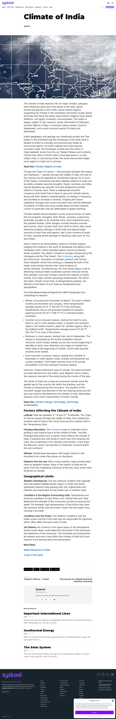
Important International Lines (47, 613)
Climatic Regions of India (48, 166)
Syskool (27, 26)
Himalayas (67, 256)
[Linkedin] (46, 599)
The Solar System (37, 647)
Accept (94, 712)
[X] (50, 599)
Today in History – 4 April (36, 579)
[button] (113, 700)
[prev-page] (25, 660)
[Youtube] (54, 599)
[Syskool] (29, 3)
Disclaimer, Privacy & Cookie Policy (95, 716)
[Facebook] (37, 599)
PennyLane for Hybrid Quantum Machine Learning (76, 580)
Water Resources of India (37, 550)
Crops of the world (33, 555)
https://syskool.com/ (41, 592)
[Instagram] (41, 599)
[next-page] (27, 660)
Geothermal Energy (39, 630)
